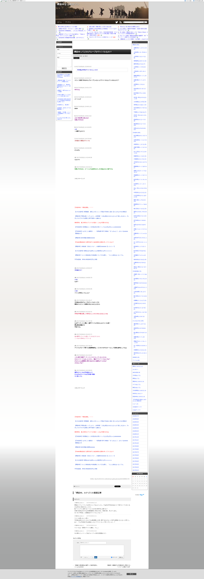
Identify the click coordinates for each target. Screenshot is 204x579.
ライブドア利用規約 (76, 576)
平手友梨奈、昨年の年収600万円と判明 (86, 259)
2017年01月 (136, 470)
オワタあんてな (136, 384)
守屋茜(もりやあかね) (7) (140, 112)
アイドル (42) (136, 360)
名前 (78, 542)
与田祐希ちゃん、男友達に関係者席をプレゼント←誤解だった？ (64, 86)
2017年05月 (136, 458)
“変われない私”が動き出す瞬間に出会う (130, 26)
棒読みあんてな (136, 387)
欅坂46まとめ (22, 0)
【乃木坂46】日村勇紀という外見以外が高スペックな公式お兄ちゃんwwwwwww (98, 227)
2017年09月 (136, 446)
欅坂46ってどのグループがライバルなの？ (93, 52)
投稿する (121, 557)
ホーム (59, 22)
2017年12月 (136, 437)
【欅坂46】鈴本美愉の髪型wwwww (85, 237)
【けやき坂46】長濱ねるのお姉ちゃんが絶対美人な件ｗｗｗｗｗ (93, 250)
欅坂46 (86, 56)
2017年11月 (136, 440)
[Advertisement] (102, 45)
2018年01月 (136, 434)
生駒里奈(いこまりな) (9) (140, 144)
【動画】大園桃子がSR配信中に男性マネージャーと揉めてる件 (118, 566)
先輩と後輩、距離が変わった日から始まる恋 (100, 26)
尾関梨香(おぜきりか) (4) (140, 60)
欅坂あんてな (136, 378)
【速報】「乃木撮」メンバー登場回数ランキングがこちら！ (64, 113)
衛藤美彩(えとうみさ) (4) (140, 156)
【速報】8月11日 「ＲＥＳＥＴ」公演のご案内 (69, 28)
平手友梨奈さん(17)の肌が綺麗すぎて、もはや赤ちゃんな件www (64, 76)
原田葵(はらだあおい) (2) (140, 104)
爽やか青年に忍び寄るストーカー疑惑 (67, 26)
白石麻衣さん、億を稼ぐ (63, 104)
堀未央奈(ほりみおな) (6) (140, 259)
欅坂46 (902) (136, 44)
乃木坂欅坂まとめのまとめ (139, 390)
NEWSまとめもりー (138, 393)
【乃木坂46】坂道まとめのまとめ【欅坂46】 (139, 400)
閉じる (131, 574)
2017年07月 (136, 452)
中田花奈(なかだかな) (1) (140, 192)
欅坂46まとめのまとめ (138, 381)
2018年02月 (136, 431)
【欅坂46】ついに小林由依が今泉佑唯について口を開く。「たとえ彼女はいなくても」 (99, 255)
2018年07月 (136, 416)
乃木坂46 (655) (136, 132)
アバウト (68, 22)
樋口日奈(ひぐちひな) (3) (140, 208)
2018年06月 (136, 419)
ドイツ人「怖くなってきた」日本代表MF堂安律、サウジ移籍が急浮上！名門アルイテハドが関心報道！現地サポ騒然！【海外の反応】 (102, 34)
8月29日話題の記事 (199, 0)
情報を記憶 (114, 557)
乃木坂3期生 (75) (137, 271)
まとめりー (135, 369)
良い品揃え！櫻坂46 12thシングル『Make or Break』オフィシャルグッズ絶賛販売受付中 (133, 33)
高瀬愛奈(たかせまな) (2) (140, 350)
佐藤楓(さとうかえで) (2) (140, 300)
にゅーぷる (135, 403)
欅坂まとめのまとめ (138, 366)
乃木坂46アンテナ (137, 407)
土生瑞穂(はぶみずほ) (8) (140, 101)
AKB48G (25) (136, 357)
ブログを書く (189, 0)
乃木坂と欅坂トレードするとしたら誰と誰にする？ (64, 95)
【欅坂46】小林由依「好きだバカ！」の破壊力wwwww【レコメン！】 (95, 246)
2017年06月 (136, 455)
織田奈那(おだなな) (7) (139, 64)
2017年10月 (136, 443)
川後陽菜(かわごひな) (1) (140, 159)
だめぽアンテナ (136, 410)
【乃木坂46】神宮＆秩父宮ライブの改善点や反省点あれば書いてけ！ (64, 100)
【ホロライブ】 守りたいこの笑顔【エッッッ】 (101, 37)
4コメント (77, 486)
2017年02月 (136, 467)
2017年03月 (136, 464)
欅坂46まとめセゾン (68, 4)
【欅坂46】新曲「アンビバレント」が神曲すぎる (64, 81)
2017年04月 (136, 461)
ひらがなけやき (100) (138, 320)
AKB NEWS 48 (136, 372)
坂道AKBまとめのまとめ (139, 396)
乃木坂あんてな (136, 375)
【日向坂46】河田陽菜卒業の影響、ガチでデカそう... (71, 37)
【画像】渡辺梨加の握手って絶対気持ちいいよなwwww (86, 566)
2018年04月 (136, 425)
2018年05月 (136, 422)
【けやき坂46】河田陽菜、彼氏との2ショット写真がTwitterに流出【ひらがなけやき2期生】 (101, 211)
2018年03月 (136, 428)
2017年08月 (136, 449)
